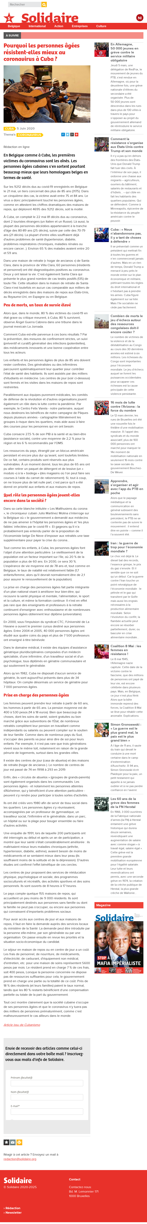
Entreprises (80, 26)
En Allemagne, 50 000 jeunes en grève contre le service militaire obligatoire (124, 52)
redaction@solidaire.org (20, 1159)
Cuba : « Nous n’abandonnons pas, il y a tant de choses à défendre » (126, 236)
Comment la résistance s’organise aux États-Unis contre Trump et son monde (127, 145)
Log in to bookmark (6, 1142)
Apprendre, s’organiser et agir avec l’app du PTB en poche (127, 487)
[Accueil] (19, 1183)
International (37, 26)
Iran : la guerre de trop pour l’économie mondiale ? (127, 547)
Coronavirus (29, 135)
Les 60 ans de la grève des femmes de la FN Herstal (125, 803)
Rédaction (13, 1208)
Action (58, 26)
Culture (101, 26)
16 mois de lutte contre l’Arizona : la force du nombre (125, 406)
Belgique (14, 26)
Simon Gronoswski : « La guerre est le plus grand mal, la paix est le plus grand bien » (126, 733)
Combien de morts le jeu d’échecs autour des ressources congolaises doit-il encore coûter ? (127, 324)
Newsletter (14, 1213)
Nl (140, 18)
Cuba (9, 129)
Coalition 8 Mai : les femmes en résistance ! (126, 650)
